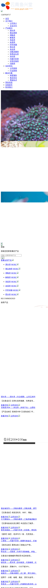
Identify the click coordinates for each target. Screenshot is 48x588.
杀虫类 (12, 49)
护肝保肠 (13, 45)
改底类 (12, 42)
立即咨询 (14, 405)
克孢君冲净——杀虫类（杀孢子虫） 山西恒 (18, 407)
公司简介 (13, 23)
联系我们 (9, 87)
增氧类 (12, 35)
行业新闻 (13, 71)
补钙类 (12, 56)
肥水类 (12, 47)
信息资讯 (9, 66)
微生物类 (13, 33)
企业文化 (13, 26)
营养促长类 (14, 54)
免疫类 (12, 40)
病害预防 (13, 75)
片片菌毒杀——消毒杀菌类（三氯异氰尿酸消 (19, 519)
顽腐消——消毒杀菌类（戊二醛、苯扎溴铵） (19, 573)
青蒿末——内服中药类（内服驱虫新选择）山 (19, 584)
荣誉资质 (9, 82)
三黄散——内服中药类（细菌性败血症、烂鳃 (19, 541)
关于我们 (9, 21)
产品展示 (9, 28)
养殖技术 (13, 80)
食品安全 (13, 78)
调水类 (12, 30)
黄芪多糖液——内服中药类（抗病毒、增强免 (19, 530)
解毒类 (12, 38)
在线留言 (9, 85)
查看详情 (4, 405)
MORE (14, 264)
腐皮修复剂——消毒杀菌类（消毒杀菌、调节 (19, 508)
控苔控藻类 (14, 61)
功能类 (12, 64)
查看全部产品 (6, 260)
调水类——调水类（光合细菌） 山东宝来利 (18, 397)
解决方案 (9, 73)
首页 (7, 19)
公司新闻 (13, 68)
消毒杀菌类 (14, 52)
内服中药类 (14, 59)
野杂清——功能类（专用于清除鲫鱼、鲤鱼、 (19, 552)
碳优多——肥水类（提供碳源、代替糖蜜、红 (19, 562)
